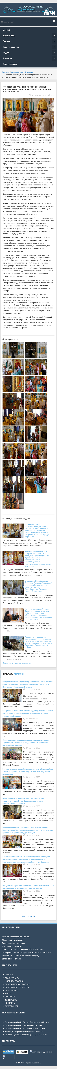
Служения (29, 71)
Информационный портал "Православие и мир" (25, 1034)
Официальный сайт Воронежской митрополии (24, 1028)
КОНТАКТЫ (9, 1003)
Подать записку (10, 63)
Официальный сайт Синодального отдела (23, 1025)
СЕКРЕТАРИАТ (11, 1006)
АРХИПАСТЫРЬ (11, 977)
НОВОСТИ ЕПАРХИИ (13, 981)
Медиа (29, 52)
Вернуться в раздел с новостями (17, 662)
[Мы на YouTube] (46, 13)
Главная (6, 29)
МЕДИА (8, 993)
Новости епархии (29, 46)
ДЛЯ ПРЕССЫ (10, 1000)
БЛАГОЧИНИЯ (10, 990)
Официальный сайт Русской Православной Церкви (26, 1022)
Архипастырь (29, 35)
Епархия (29, 41)
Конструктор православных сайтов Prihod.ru (23, 1031)
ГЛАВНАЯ (8, 974)
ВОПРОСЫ (9, 996)
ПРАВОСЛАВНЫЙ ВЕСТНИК (17, 984)
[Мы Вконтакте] (52, 13)
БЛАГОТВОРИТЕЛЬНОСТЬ (16, 987)
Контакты (29, 58)
